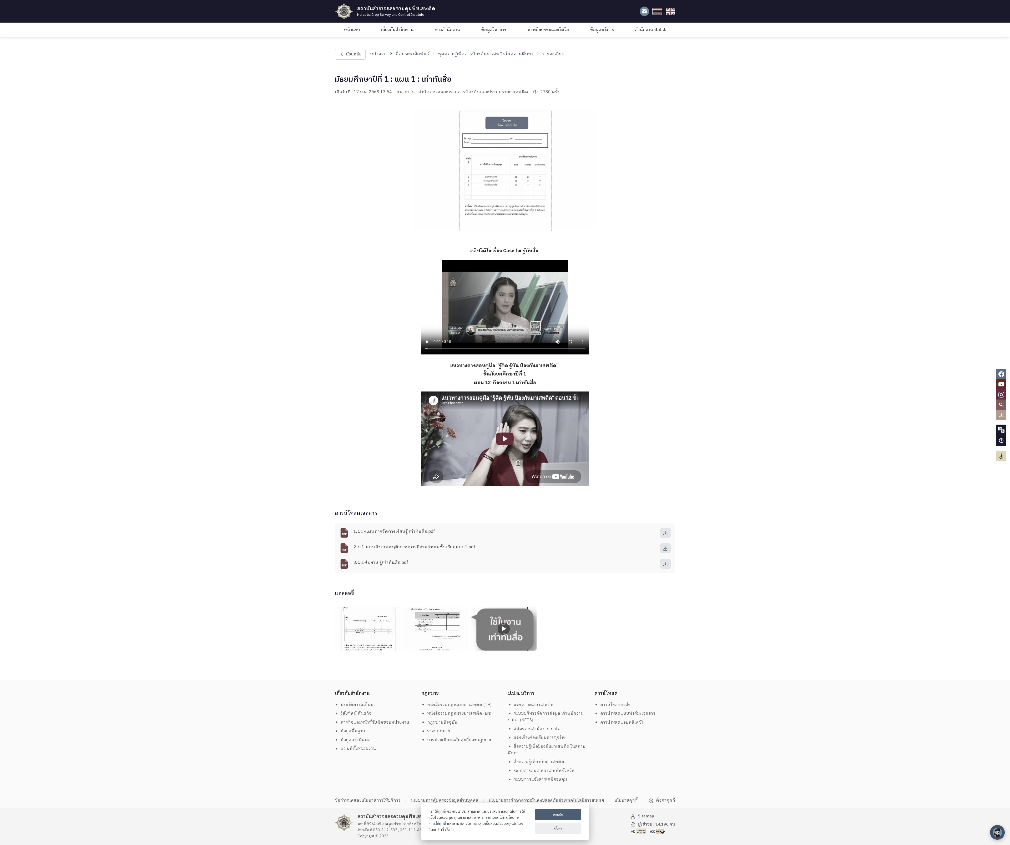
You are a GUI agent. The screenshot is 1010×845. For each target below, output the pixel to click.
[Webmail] (644, 11)
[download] (665, 533)
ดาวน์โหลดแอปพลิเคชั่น (622, 722)
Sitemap (646, 816)
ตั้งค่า (449, 829)
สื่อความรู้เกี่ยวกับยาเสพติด (539, 762)
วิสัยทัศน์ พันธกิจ (356, 713)
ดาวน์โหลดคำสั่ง (615, 705)
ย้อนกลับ (353, 54)
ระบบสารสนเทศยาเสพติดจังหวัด (544, 770)
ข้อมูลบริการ (602, 29)
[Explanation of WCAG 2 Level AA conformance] (638, 831)
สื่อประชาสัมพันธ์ (412, 54)
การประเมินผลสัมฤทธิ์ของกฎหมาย (460, 740)
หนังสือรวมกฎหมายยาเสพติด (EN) (459, 713)
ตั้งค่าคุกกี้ (665, 800)
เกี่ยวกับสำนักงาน (397, 29)
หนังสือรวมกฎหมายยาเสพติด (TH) (459, 705)
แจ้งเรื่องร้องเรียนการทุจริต (539, 737)
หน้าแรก (352, 29)
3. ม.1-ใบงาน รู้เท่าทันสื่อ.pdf (381, 562)
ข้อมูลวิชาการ (494, 29)
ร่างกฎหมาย (438, 731)
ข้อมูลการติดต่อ (355, 740)
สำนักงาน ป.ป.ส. (650, 29)
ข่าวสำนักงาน (447, 29)
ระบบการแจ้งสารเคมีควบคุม (540, 779)
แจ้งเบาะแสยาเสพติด (534, 705)
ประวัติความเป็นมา (358, 705)
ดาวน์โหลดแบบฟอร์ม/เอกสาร (627, 713)
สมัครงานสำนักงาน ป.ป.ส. (538, 729)
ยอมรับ (558, 814)
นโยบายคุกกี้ (626, 800)
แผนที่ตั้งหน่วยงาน (358, 748)
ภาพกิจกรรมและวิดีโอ (548, 29)
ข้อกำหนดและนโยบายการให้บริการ (368, 800)
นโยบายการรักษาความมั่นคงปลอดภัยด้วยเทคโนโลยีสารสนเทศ (546, 800)
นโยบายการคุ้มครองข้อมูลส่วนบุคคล (444, 800)
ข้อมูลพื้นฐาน (353, 731)
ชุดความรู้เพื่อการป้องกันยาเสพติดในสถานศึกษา (485, 54)
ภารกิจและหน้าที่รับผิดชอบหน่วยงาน (375, 722)
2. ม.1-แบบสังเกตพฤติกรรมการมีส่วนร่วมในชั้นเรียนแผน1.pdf (414, 547)
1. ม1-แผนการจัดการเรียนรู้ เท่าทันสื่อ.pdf (394, 531)
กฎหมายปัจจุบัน (442, 722)
